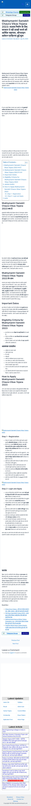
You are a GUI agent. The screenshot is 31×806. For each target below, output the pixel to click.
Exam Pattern (21, 715)
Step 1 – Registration (14, 194)
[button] (23, 4)
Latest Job (6, 702)
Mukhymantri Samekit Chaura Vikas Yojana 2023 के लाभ (15, 171)
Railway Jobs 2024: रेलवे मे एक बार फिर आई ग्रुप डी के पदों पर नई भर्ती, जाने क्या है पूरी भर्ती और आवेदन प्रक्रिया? (15, 766)
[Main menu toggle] (27, 4)
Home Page (21, 719)
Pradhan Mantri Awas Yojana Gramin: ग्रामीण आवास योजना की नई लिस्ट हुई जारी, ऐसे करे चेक (16, 627)
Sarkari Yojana (7, 711)
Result (5, 706)
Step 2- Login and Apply (15, 196)
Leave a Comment (7, 39)
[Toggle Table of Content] (25, 162)
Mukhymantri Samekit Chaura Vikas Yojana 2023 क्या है (15, 166)
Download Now (24, 12)
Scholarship (6, 715)
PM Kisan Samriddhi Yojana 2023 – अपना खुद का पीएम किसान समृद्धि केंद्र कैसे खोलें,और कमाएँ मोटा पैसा (17, 615)
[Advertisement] (15, 793)
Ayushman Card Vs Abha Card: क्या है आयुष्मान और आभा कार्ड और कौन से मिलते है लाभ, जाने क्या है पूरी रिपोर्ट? (14, 772)
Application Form (8, 719)
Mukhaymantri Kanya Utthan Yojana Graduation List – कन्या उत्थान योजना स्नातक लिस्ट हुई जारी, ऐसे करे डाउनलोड (16, 621)
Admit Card (21, 706)
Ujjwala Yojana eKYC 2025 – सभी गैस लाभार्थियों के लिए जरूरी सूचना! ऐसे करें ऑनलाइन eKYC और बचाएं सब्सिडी (14, 740)
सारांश (6, 198)
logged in (12, 652)
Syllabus (20, 702)
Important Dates (11, 175)
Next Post (15, 643)
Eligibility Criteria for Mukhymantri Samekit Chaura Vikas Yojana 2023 (15, 179)
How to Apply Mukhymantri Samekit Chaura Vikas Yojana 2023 (15, 189)
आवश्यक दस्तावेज (9, 184)
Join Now (26, 15)
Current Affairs (22, 711)
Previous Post (16, 640)
